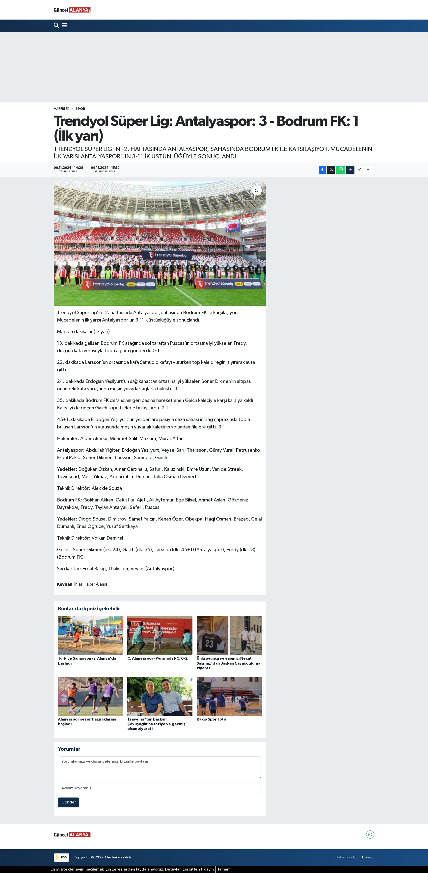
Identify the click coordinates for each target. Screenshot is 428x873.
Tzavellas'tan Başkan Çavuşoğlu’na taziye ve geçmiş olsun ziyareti (156, 724)
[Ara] (57, 26)
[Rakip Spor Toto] (229, 696)
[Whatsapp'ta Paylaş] (340, 170)
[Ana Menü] (63, 26)
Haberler (61, 109)
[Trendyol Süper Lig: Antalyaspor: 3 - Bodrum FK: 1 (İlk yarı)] (160, 243)
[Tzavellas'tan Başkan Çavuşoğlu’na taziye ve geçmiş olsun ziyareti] (159, 696)
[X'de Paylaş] (331, 170)
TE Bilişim (367, 857)
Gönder (68, 802)
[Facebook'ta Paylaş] (322, 170)
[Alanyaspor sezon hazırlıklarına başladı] (90, 696)
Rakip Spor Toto (211, 719)
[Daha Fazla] (350, 170)
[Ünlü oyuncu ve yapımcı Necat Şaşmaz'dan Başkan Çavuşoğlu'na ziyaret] (229, 635)
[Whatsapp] (370, 834)
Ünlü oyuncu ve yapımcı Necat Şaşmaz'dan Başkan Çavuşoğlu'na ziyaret (228, 663)
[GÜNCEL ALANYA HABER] (72, 10)
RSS (63, 857)
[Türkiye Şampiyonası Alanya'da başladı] (90, 635)
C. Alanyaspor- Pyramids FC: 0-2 (157, 658)
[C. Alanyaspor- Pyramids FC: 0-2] (159, 635)
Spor (80, 109)
